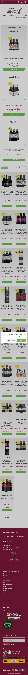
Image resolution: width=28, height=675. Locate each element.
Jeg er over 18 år (21, 340)
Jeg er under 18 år (11, 340)
